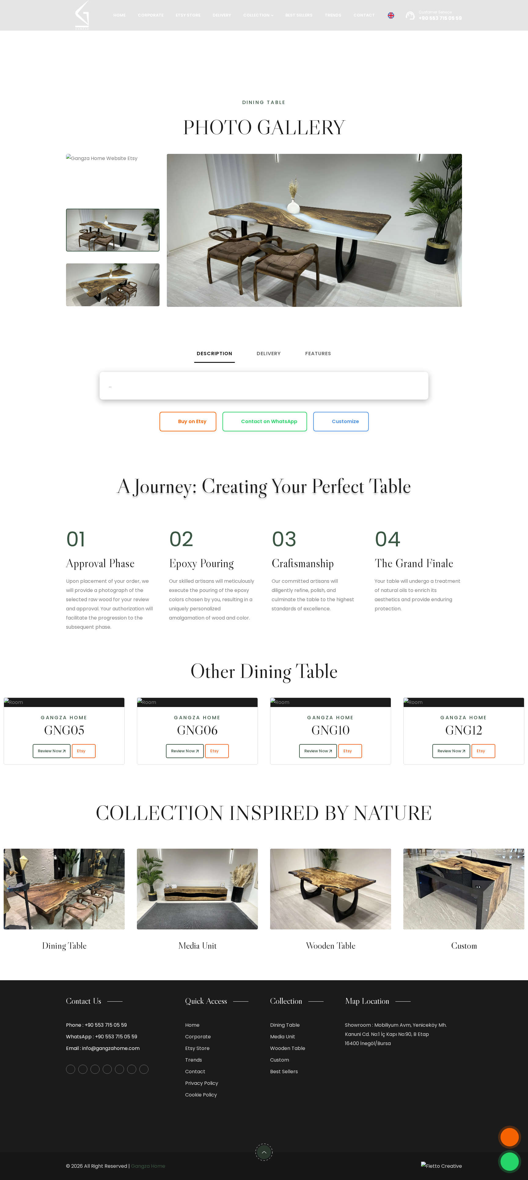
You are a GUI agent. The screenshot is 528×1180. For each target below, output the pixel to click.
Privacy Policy (201, 1083)
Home (119, 15)
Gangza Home (148, 1166)
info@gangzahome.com (111, 1048)
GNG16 (486, 730)
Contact (364, 15)
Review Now (73, 751)
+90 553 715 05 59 (106, 1025)
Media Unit (197, 945)
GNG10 (220, 730)
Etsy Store (188, 15)
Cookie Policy (201, 1094)
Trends (333, 15)
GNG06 (87, 730)
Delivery (222, 15)
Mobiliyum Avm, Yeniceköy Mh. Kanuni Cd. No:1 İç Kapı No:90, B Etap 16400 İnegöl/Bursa (396, 1034)
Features (318, 353)
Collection (256, 15)
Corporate (150, 15)
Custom (464, 945)
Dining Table (64, 945)
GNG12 (353, 730)
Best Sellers (299, 15)
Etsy (105, 751)
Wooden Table (330, 945)
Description (214, 353)
